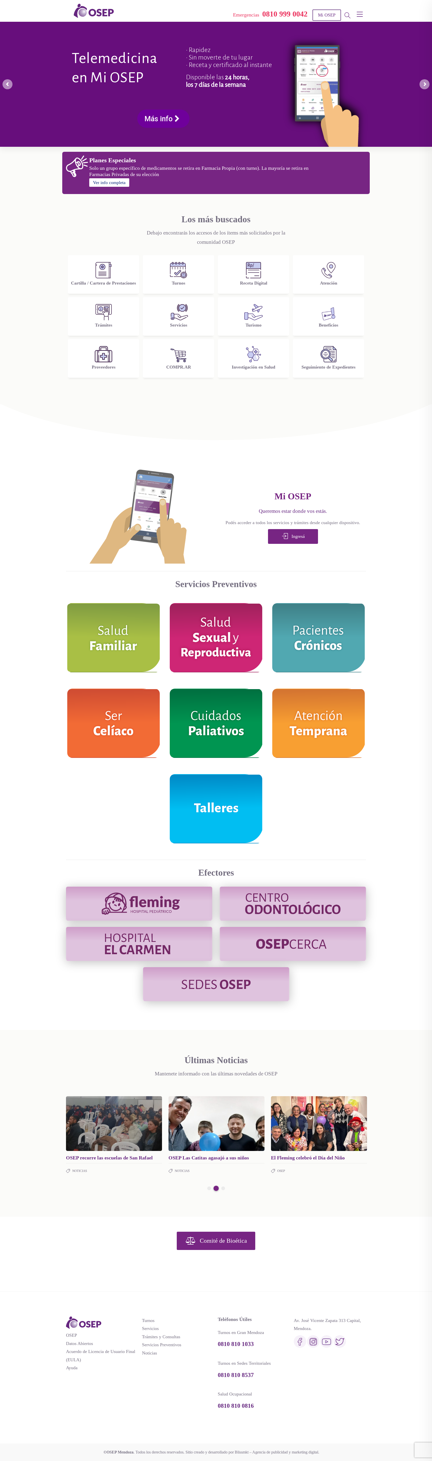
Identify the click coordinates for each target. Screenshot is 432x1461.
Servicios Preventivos (161, 1344)
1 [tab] (209, 1188)
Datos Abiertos (79, 1343)
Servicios (150, 1328)
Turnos (148, 1320)
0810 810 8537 (236, 1375)
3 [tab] (222, 1188)
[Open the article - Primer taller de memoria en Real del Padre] (295, 1123)
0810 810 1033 (236, 1344)
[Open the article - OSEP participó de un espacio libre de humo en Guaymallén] (90, 1123)
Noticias (79, 1176)
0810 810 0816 (236, 1405)
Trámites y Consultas (161, 1336)
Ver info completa (109, 182)
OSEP (71, 1335)
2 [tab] (215, 1188)
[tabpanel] (114, 1135)
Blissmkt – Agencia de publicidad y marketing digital (276, 1452)
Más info (273, 119)
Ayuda (72, 1367)
